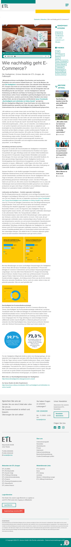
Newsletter (40, 444)
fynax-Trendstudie (61, 61)
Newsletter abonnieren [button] (59, 414)
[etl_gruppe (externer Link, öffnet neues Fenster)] (63, 427)
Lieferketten (59, 67)
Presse (39, 448)
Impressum (40, 450)
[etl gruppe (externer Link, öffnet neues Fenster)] (59, 427)
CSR (57, 51)
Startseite (37, 19)
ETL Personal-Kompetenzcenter (12, 481)
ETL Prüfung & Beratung (9, 475)
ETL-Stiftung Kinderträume (45, 479)
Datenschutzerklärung (43, 452)
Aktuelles (43, 19)
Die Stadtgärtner (10, 84)
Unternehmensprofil (43, 442)
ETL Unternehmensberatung (10, 477)
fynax (57, 58)
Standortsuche (41, 446)
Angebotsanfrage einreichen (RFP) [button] (13, 511)
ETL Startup (40, 473)
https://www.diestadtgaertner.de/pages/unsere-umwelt (18, 379)
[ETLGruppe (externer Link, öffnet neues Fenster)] (55, 427)
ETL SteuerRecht (7, 483)
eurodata (39, 475)
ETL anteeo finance (8, 485)
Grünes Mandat (61, 64)
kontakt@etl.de (41, 419)
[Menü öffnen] (67, 5)
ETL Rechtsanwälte (8, 471)
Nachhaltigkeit (60, 70)
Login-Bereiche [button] (8, 505)
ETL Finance (6, 479)
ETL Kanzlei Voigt (7, 473)
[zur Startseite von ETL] (5, 6)
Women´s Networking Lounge (46, 477)
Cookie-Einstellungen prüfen (45, 456)
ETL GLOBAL (6, 469)
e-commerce (60, 55)
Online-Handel (60, 74)
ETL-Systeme (41, 469)
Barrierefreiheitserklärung (44, 454)
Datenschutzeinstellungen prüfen (55, 540)
